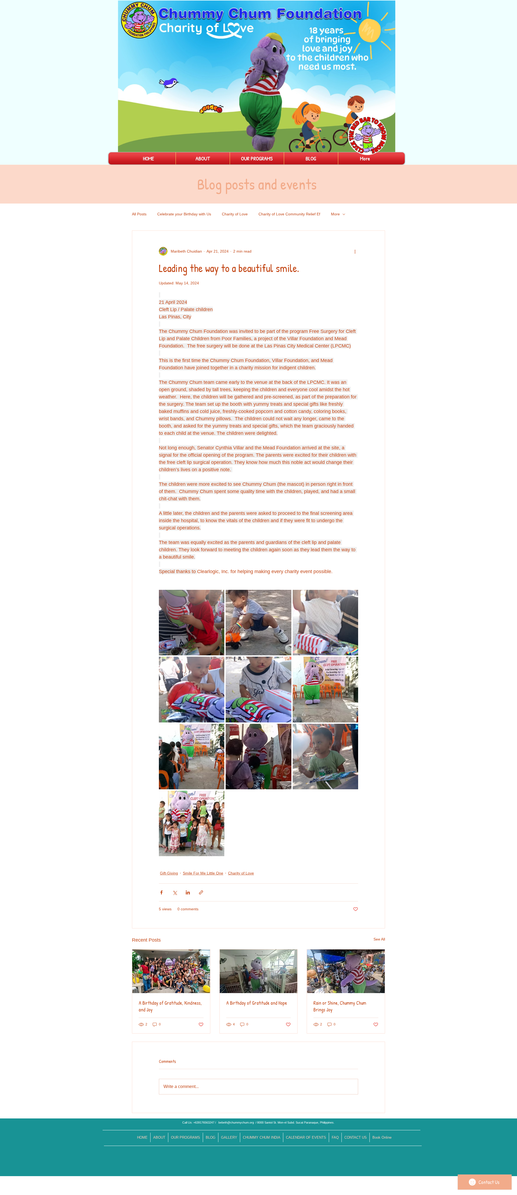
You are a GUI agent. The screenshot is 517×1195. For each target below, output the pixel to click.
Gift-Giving (169, 873)
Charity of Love (235, 214)
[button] (388, 146)
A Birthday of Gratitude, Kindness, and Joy (170, 1006)
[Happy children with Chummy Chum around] (171, 971)
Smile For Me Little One (203, 873)
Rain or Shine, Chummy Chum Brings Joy (339, 1006)
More (335, 214)
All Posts (139, 214)
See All (379, 939)
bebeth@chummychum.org (236, 1122)
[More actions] (355, 251)
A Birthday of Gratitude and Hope (256, 1003)
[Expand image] (191, 622)
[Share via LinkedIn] (187, 892)
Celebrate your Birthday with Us (184, 214)
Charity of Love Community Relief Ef (289, 214)
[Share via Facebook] (161, 892)
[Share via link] (201, 892)
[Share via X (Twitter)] (174, 892)
